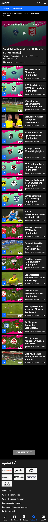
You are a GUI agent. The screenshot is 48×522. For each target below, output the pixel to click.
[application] (24, 33)
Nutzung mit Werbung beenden (15, 507)
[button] (24, 33)
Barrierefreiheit (8, 511)
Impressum (6, 491)
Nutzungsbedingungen (11, 503)
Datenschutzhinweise (11, 495)
